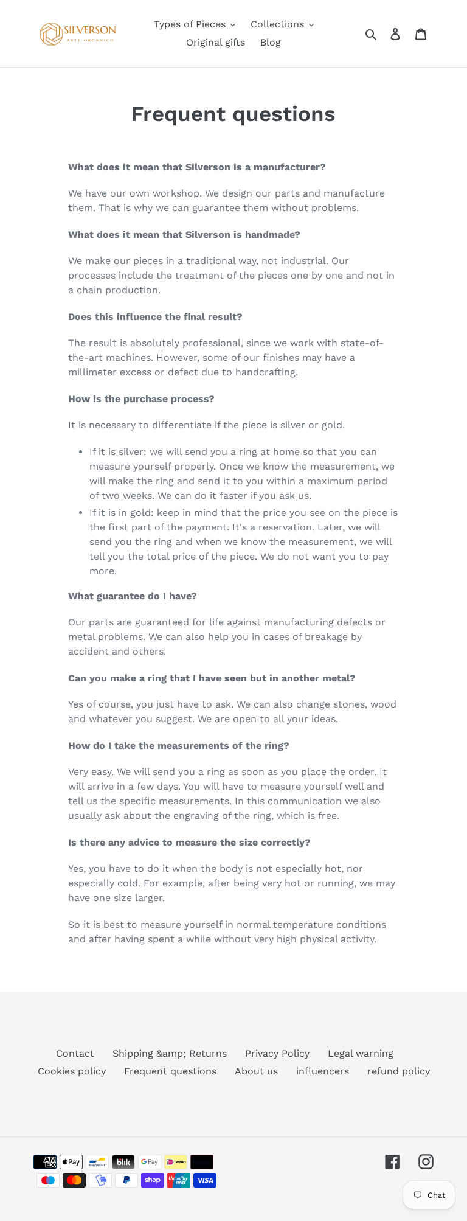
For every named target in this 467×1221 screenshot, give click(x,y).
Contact (75, 1053)
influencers (322, 1071)
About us (256, 1071)
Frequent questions (170, 1071)
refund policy (398, 1071)
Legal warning (360, 1053)
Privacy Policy (277, 1053)
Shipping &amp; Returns (169, 1053)
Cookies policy (72, 1071)
